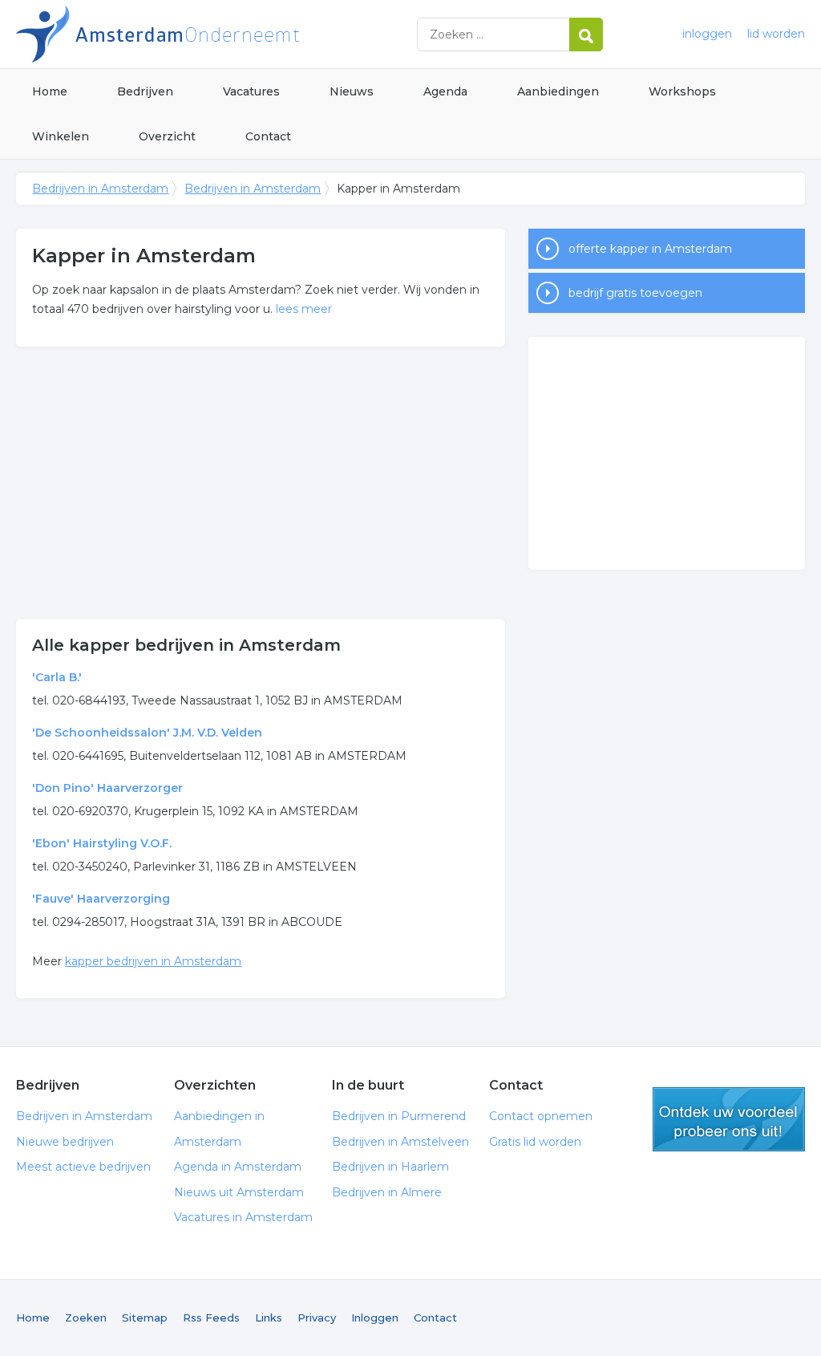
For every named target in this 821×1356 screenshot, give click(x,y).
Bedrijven (145, 91)
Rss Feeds (211, 1317)
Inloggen (374, 1317)
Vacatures (251, 91)
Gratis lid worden (535, 1142)
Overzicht (167, 136)
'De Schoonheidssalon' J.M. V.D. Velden (147, 732)
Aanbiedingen (558, 91)
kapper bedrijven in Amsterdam (153, 961)
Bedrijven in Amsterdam (216, 34)
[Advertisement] (261, 483)
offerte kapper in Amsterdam (650, 249)
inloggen (707, 33)
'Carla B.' (57, 677)
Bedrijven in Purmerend (399, 1116)
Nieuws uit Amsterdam (239, 1192)
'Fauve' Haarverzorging (101, 898)
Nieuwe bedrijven (65, 1142)
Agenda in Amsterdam (237, 1166)
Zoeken (86, 1317)
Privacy (316, 1317)
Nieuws (352, 91)
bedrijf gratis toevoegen (635, 293)
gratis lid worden (729, 1119)
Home (49, 91)
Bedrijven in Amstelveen (400, 1142)
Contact (268, 136)
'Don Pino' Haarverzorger (107, 788)
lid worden (776, 33)
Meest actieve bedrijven (83, 1166)
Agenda (445, 91)
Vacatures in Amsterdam (243, 1217)
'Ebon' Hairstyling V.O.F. (102, 843)
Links (268, 1317)
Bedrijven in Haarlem (390, 1166)
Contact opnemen (540, 1116)
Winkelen (60, 136)
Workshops (682, 91)
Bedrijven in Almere (387, 1192)
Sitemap (145, 1317)
